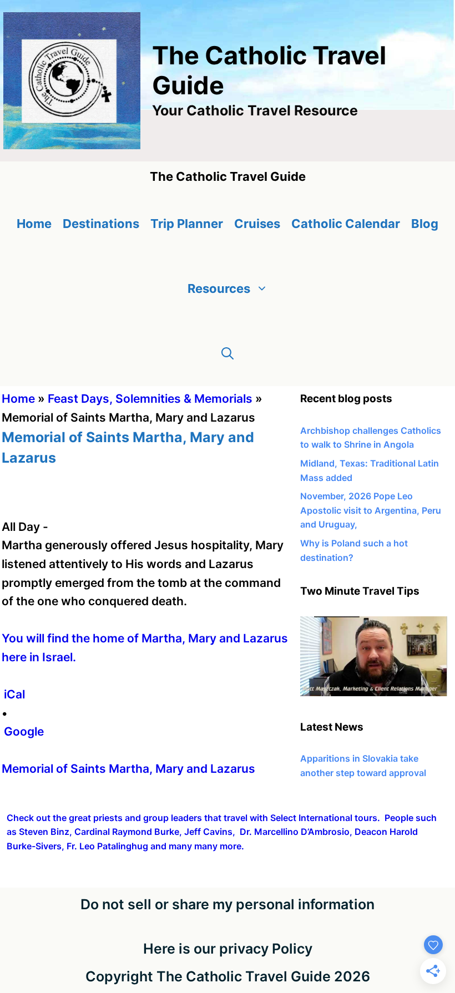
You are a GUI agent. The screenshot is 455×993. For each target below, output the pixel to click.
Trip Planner (186, 223)
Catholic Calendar (345, 223)
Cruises (257, 223)
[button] (227, 353)
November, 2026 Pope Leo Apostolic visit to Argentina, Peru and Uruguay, (370, 510)
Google (24, 731)
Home (34, 223)
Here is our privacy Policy (227, 948)
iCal (14, 694)
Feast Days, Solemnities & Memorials (150, 399)
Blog (424, 223)
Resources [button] (219, 288)
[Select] (373, 692)
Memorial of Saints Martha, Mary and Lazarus (128, 769)
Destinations (101, 223)
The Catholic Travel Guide (269, 70)
